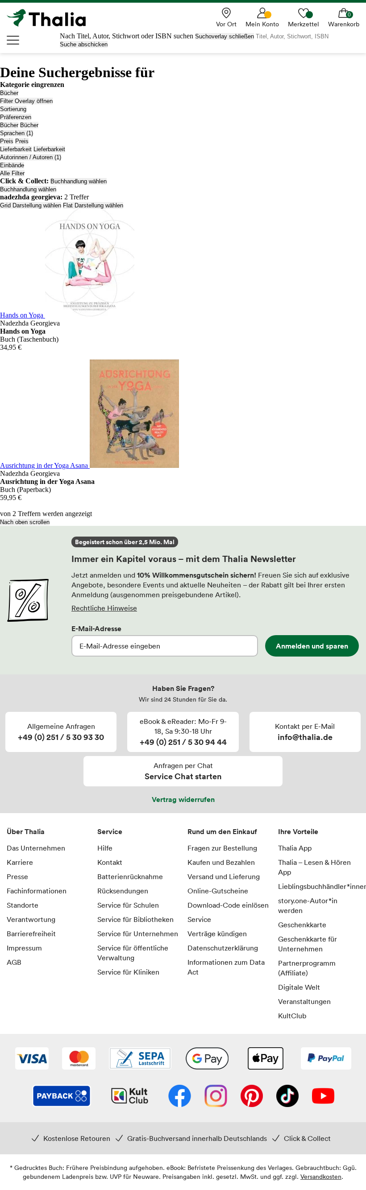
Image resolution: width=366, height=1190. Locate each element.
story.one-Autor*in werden (307, 905)
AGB (14, 962)
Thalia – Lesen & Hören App (314, 867)
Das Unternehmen (36, 847)
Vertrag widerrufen (183, 799)
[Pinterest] (252, 1097)
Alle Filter (12, 173)
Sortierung (13, 109)
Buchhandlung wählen (78, 181)
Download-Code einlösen (228, 905)
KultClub (292, 1015)
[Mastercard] (79, 1059)
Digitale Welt (299, 987)
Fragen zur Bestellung (222, 847)
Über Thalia (26, 831)
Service (109, 831)
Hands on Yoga (22, 315)
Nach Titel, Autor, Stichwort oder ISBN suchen (126, 36)
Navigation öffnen (13, 40)
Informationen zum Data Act (226, 967)
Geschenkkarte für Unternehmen (307, 943)
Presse (17, 876)
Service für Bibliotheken (135, 919)
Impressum (24, 947)
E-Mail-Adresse (96, 628)
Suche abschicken (84, 44)
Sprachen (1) (16, 133)
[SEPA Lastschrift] (140, 1059)
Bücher (9, 93)
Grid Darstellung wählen (30, 205)
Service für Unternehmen (137, 933)
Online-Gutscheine (217, 890)
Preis (6, 141)
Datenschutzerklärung (222, 947)
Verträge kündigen (217, 933)
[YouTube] (323, 1097)
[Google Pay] (207, 1059)
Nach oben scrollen (25, 522)
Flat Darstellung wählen (93, 205)
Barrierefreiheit (31, 933)
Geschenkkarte (302, 924)
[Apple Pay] (265, 1059)
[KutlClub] (129, 1097)
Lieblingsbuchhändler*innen (319, 886)
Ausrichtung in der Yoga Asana (45, 465)
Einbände (12, 165)
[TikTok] (287, 1097)
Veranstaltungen (304, 1001)
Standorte (22, 905)
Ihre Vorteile (298, 831)
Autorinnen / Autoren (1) (30, 157)
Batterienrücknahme (130, 876)
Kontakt (109, 862)
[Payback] (61, 1097)
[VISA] (32, 1059)
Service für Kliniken (128, 971)
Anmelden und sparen (312, 646)
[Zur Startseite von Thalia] (51, 18)
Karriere (20, 862)
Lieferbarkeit (16, 149)
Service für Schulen (128, 905)
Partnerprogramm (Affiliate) (307, 968)
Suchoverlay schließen (224, 36)
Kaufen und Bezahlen (221, 862)
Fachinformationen (37, 890)
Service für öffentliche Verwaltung (132, 952)
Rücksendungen (122, 890)
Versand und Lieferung (223, 876)
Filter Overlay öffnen (26, 101)
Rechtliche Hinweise (104, 607)
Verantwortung (31, 919)
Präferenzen (15, 117)
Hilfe (104, 847)
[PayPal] (326, 1059)
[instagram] (215, 1097)
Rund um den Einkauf (222, 831)
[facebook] (179, 1097)
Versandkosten (320, 1176)
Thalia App (295, 847)
